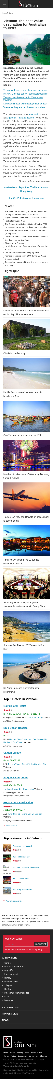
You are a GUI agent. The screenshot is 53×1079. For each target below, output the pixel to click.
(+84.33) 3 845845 (12, 785)
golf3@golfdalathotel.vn (13, 721)
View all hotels (10, 825)
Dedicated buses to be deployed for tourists (25, 103)
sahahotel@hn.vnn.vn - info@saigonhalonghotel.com (16, 794)
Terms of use (36, 1053)
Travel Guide (10, 1014)
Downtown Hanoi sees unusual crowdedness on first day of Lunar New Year (26, 238)
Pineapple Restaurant (22, 846)
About (12, 1053)
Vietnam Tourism (17, 1060)
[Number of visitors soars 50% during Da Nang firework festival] (26, 455)
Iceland (30, 118)
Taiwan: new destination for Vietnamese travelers (23, 98)
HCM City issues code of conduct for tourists (25, 94)
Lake (6, 996)
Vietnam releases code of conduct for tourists (25, 90)
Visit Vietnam (28, 1073)
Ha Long (8, 789)
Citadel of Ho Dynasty (14, 243)
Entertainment (11, 974)
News (11, 13)
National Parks (11, 981)
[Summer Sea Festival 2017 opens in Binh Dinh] (26, 626)
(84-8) (6, 735)
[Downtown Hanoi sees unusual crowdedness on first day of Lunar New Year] (26, 291)
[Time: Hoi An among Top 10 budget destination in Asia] (26, 540)
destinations (35, 114)
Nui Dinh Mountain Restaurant (25, 868)
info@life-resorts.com (12, 746)
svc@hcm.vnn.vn (11, 771)
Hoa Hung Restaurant (22, 889)
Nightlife (8, 970)
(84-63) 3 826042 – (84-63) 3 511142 (21, 714)
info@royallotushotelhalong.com (17, 820)
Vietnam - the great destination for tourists (24, 107)
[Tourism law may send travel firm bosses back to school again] (26, 497)
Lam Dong (37, 717)
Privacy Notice (10, 1056)
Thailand (21, 118)
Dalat (29, 717)
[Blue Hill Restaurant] (7, 858)
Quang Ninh (28, 789)
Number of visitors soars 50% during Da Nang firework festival (25, 257)
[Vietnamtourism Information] (28, 4)
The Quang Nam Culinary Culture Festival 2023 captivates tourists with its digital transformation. (26, 225)
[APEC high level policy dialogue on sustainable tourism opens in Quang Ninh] (26, 583)
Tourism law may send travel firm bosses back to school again (26, 263)
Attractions (9, 958)
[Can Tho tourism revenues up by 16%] (26, 416)
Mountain (9, 1000)
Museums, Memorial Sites (16, 992)
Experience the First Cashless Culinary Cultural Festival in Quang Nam (26, 219)
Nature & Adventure (13, 966)
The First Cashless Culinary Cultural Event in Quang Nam (25, 232)
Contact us (33, 1056)
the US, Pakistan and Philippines (26, 198)
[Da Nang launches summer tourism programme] (26, 669)
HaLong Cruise (23, 1053)
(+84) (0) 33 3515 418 (14, 810)
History (7, 977)
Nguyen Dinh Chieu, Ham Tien (22, 739)
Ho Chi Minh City (38, 764)
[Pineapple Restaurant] (7, 848)
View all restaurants (12, 901)
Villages (8, 985)
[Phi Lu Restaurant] (7, 880)
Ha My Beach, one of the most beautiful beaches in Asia (26, 247)
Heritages (9, 989)
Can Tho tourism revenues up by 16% (22, 252)
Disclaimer (22, 1056)
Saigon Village (12, 752)
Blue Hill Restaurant (21, 857)
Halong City (17, 789)
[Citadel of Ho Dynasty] (26, 334)
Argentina (11, 118)
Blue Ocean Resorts (15, 728)
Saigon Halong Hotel (15, 777)
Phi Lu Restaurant (20, 878)
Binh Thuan (18, 742)
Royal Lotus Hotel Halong (18, 802)
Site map (43, 1056)
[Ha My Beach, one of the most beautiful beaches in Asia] (26, 373)
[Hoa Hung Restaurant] (7, 891)
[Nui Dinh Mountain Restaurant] (7, 869)
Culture (7, 963)
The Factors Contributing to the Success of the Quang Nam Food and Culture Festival (25, 213)
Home (4, 13)
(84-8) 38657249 (11, 760)
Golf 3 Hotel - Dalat (14, 706)
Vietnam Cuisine (11, 1007)
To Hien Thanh (14, 764)
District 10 (26, 764)
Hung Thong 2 (13, 814)
